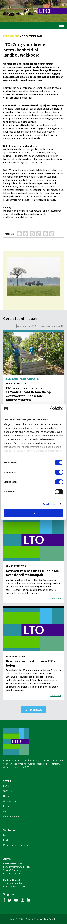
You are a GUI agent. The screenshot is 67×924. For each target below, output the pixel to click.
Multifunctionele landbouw (15, 845)
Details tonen (50, 504)
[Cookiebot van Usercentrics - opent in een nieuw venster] (49, 408)
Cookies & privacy (11, 816)
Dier (5, 835)
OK (33, 513)
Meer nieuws (33, 709)
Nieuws (6, 796)
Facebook (4, 900)
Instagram (22, 900)
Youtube (16, 900)
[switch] (59, 472)
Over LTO (7, 791)
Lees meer (55, 598)
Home (6, 786)
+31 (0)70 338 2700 (12, 873)
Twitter (9, 900)
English (6, 806)
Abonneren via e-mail (50, 326)
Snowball (53, 919)
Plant (5, 840)
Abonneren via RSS (25, 326)
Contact (6, 811)
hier (31, 217)
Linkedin (28, 900)
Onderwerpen (9, 801)
